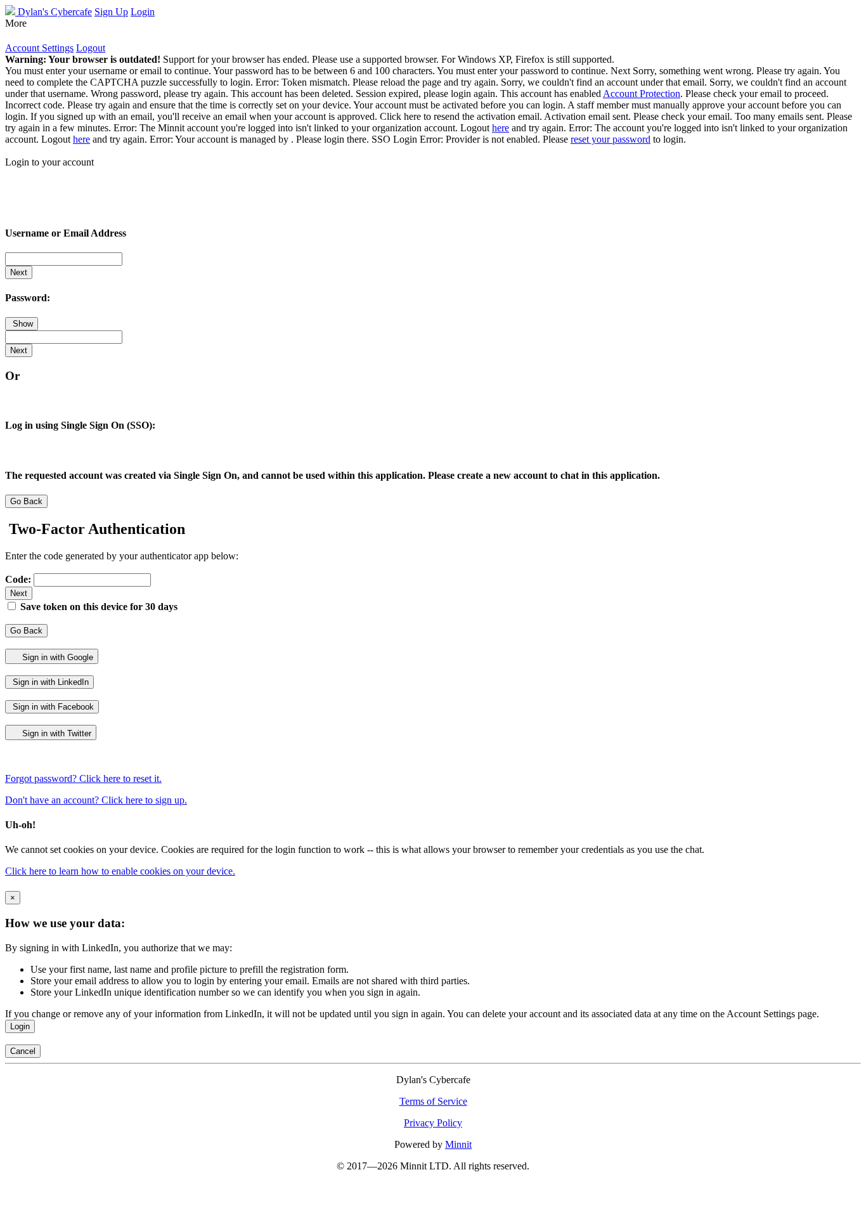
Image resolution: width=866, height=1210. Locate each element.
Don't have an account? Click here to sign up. (96, 800)
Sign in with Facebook (52, 707)
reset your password (610, 139)
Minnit (458, 1144)
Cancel (23, 1051)
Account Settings (39, 47)
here (500, 127)
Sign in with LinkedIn (49, 682)
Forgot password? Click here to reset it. (83, 778)
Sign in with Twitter (55, 733)
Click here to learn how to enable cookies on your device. (120, 871)
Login (20, 1026)
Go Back (26, 501)
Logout (90, 47)
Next (18, 272)
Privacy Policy (433, 1122)
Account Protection (641, 93)
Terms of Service (433, 1101)
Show (21, 324)
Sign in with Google (56, 657)
